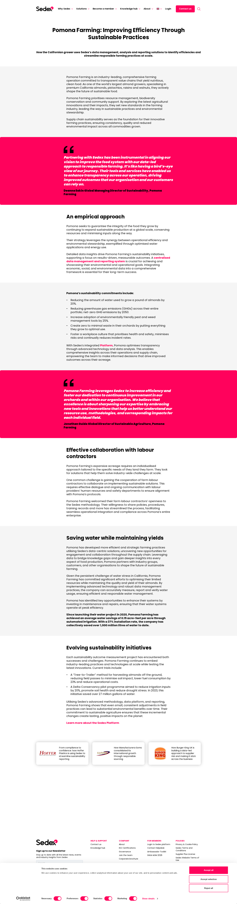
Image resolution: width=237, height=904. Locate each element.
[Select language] (159, 9)
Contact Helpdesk (155, 848)
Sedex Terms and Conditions (184, 849)
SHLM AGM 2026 (154, 855)
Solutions (81, 8)
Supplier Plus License (185, 854)
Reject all (208, 888)
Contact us (185, 8)
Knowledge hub (129, 8)
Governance (125, 851)
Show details (148, 898)
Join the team (125, 855)
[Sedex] (44, 8)
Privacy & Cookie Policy (187, 844)
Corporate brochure (128, 859)
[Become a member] (115, 9)
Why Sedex (64, 8)
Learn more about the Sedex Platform (92, 723)
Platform (106, 345)
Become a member (103, 8)
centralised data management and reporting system (118, 259)
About (147, 8)
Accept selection (209, 879)
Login (168, 8)
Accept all (208, 870)
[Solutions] (88, 9)
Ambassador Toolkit (156, 851)
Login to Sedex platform (158, 844)
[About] (151, 9)
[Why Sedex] (71, 9)
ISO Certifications (127, 848)
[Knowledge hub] (139, 9)
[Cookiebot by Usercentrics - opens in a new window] (23, 899)
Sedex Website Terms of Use (187, 858)
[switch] (84, 898)
